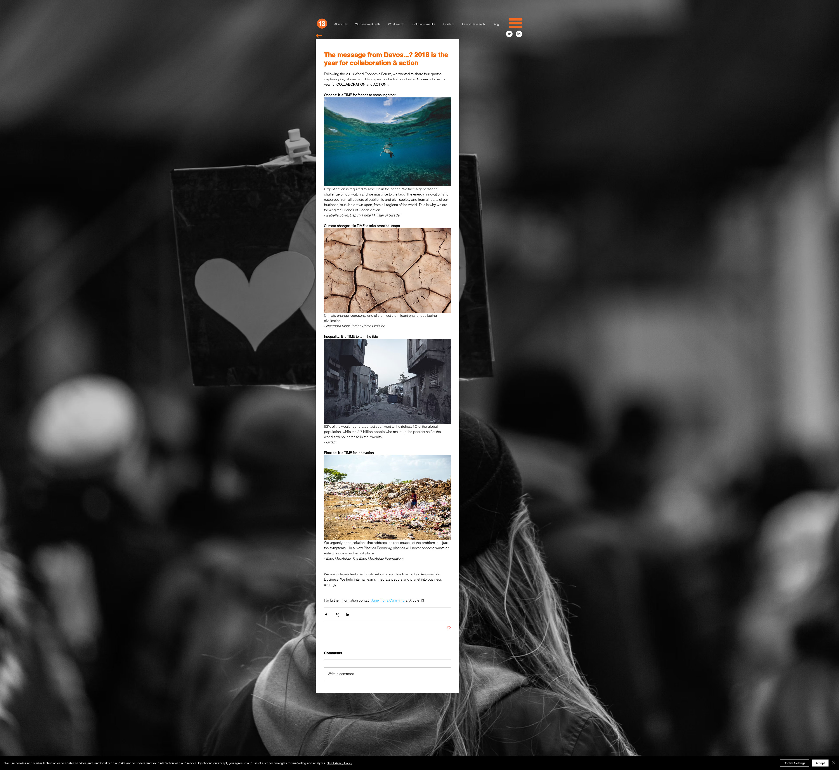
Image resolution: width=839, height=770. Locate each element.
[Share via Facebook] (326, 615)
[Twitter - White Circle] (509, 34)
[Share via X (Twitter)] (337, 615)
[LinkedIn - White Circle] (519, 34)
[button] (515, 23)
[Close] (833, 763)
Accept (820, 763)
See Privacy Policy (339, 763)
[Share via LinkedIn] (347, 615)
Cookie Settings (794, 763)
